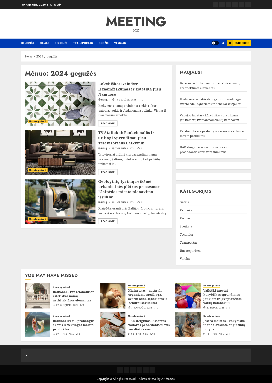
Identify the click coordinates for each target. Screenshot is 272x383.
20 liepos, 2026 (140, 334)
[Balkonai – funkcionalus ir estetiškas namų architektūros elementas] (37, 295)
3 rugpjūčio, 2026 (141, 307)
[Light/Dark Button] (215, 43)
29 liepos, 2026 (215, 307)
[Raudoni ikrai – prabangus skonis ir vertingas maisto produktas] (37, 324)
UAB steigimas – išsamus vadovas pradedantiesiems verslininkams (149, 325)
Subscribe (242, 43)
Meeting (136, 21)
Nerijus (105, 99)
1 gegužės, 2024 (125, 202)
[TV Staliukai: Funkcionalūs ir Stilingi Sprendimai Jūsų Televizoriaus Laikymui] (60, 152)
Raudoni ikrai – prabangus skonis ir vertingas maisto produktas (73, 325)
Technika (186, 234)
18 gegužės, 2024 (125, 99)
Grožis (103, 43)
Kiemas (44, 43)
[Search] (223, 43)
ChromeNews (148, 379)
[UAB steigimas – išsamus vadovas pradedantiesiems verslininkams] (112, 324)
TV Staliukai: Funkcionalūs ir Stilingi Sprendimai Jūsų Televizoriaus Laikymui (126, 138)
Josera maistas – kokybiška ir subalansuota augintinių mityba (224, 325)
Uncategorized (37, 121)
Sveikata (186, 226)
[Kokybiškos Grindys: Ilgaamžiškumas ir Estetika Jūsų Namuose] (60, 104)
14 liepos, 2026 (215, 334)
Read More (108, 123)
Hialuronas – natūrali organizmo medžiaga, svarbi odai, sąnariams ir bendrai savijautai (147, 296)
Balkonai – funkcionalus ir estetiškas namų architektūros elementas (73, 296)
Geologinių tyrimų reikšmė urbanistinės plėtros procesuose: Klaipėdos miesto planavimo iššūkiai (129, 189)
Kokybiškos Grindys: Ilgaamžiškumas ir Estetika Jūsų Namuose (129, 89)
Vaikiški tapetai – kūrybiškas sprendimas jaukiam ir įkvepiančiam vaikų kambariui (222, 296)
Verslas (120, 43)
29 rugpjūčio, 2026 (67, 305)
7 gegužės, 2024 (125, 148)
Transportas (83, 43)
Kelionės (27, 43)
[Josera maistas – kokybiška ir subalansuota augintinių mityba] (188, 324)
